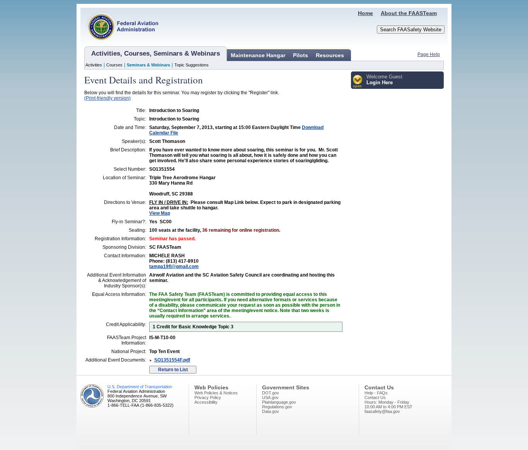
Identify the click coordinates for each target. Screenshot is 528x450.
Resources (330, 55)
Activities (93, 65)
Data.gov (270, 411)
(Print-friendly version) (107, 98)
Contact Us (375, 397)
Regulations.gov (277, 406)
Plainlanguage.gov (279, 402)
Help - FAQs (376, 393)
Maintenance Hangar (258, 55)
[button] (358, 82)
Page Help (428, 54)
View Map (159, 213)
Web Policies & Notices (216, 393)
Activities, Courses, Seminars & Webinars (155, 53)
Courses (114, 65)
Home (365, 13)
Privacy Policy (207, 397)
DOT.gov (270, 393)
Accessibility (206, 402)
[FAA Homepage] (119, 44)
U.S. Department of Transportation (139, 386)
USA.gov (270, 397)
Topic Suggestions (191, 65)
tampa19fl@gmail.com (174, 266)
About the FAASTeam (409, 13)
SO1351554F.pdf (172, 360)
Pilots (300, 55)
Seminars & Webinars (148, 65)
